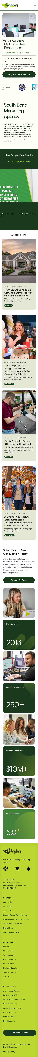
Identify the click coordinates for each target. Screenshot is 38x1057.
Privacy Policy (9, 1052)
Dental (6, 947)
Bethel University (10, 1004)
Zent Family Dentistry (12, 991)
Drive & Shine (8, 1017)
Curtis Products (10, 1013)
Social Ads (7, 907)
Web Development (11, 933)
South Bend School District (14, 1000)
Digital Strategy (9, 928)
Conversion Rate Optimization (16, 920)
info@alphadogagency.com (14, 885)
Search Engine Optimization (15, 915)
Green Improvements (12, 1008)
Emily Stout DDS (10, 995)
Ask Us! (6, 977)
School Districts (10, 973)
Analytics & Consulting (12, 924)
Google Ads (8, 902)
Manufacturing (9, 960)
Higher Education (10, 968)
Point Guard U (9, 1021)
